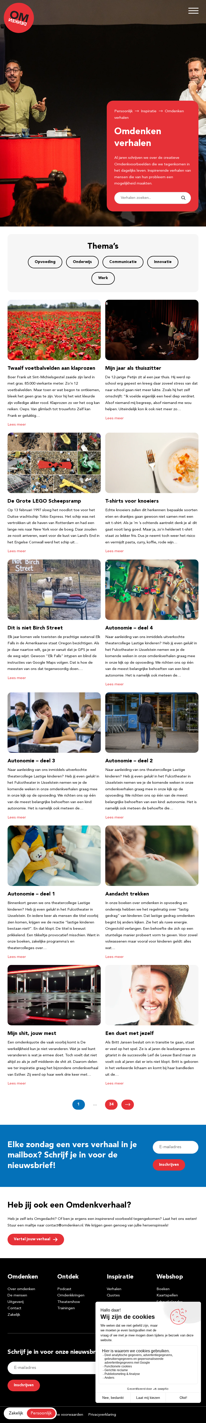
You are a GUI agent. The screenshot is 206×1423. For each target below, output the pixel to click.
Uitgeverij (16, 1302)
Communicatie (123, 262)
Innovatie (163, 262)
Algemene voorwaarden (62, 1415)
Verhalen (114, 1289)
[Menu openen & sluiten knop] (193, 10)
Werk (103, 278)
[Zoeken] (183, 198)
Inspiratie (149, 111)
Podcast (64, 1289)
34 (111, 1104)
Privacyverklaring (102, 1415)
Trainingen (66, 1308)
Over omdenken (21, 1289)
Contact (14, 1308)
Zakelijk (14, 1315)
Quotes (113, 1295)
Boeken (163, 1289)
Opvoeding (45, 262)
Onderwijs (82, 262)
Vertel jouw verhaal (32, 1239)
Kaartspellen (167, 1295)
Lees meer (17, 425)
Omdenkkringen (70, 1295)
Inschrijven (169, 1165)
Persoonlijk (123, 111)
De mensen (17, 1295)
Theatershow (68, 1302)
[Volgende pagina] (127, 1105)
